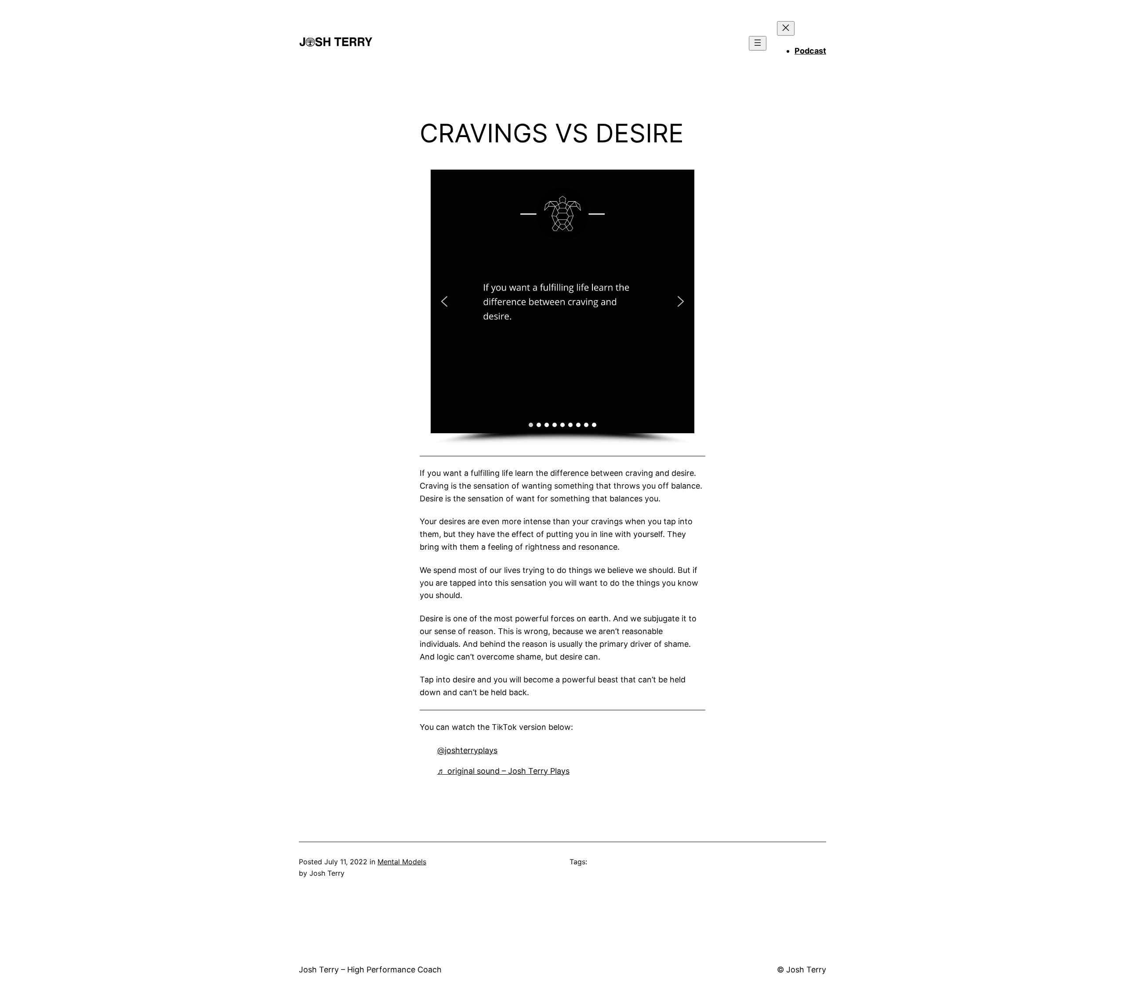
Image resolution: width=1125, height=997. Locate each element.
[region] (562, 307)
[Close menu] (786, 28)
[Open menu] (757, 43)
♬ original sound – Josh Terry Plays (503, 771)
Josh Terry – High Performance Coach (370, 969)
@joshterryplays (467, 750)
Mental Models (401, 861)
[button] (444, 301)
